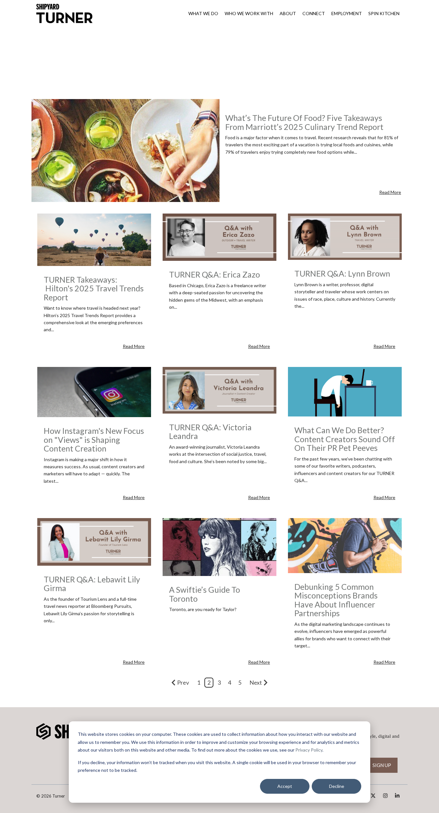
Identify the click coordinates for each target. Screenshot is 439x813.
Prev (183, 682)
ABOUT (288, 13)
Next (255, 682)
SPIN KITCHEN (383, 13)
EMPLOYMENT (346, 13)
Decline (336, 786)
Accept (284, 786)
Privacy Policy (308, 750)
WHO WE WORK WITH (249, 13)
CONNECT (313, 13)
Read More (390, 192)
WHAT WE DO (203, 13)
